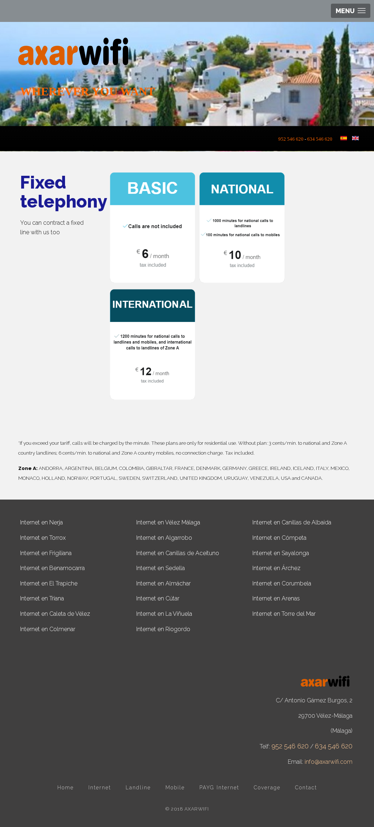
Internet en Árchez (276, 568)
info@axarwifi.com (328, 761)
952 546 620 (292, 139)
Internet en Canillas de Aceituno (177, 553)
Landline (138, 787)
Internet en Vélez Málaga (168, 522)
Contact (306, 787)
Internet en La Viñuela (164, 613)
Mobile (175, 787)
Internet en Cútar (157, 598)
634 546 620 (319, 139)
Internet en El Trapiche (48, 583)
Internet (99, 787)
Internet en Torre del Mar (284, 613)
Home (65, 787)
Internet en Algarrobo (164, 537)
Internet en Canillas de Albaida (291, 522)
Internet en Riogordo (163, 629)
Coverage (267, 787)
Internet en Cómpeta (279, 537)
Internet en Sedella (160, 568)
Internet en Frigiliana (46, 553)
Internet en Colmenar (47, 629)
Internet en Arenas (276, 598)
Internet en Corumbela (281, 583)
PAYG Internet (219, 787)
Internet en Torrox (43, 537)
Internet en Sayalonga (280, 553)
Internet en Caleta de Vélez (55, 613)
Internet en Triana (42, 598)
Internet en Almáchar (163, 583)
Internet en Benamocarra (52, 568)
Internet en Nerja (41, 522)
